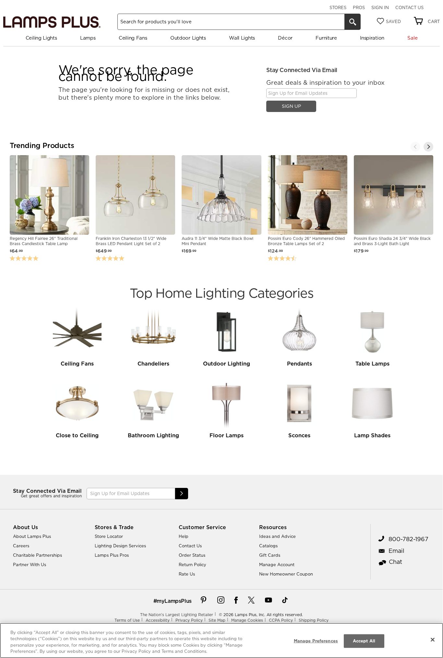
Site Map (217, 620)
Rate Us (187, 574)
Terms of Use (127, 620)
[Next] (428, 147)
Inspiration (372, 37)
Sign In (380, 7)
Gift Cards (269, 555)
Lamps (88, 37)
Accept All (364, 641)
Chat (395, 562)
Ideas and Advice (277, 536)
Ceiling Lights (41, 37)
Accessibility (158, 620)
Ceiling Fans (133, 37)
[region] (221, 640)
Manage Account (276, 564)
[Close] (432, 639)
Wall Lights (242, 37)
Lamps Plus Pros (112, 555)
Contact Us (409, 7)
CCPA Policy (281, 620)
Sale (412, 37)
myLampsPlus (174, 600)
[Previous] (415, 147)
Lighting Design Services (120, 546)
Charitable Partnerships (37, 555)
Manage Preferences (316, 641)
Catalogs (268, 546)
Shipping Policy (314, 620)
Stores (337, 7)
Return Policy (192, 564)
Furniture (326, 37)
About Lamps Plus (32, 536)
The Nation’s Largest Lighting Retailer (176, 614)
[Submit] (181, 493)
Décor (285, 37)
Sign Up (291, 106)
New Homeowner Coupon (286, 574)
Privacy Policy (189, 620)
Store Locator (109, 536)
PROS (359, 7)
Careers (21, 546)
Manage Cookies (247, 620)
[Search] (352, 22)
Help (183, 536)
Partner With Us (29, 564)
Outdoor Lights (188, 37)
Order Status (192, 555)
